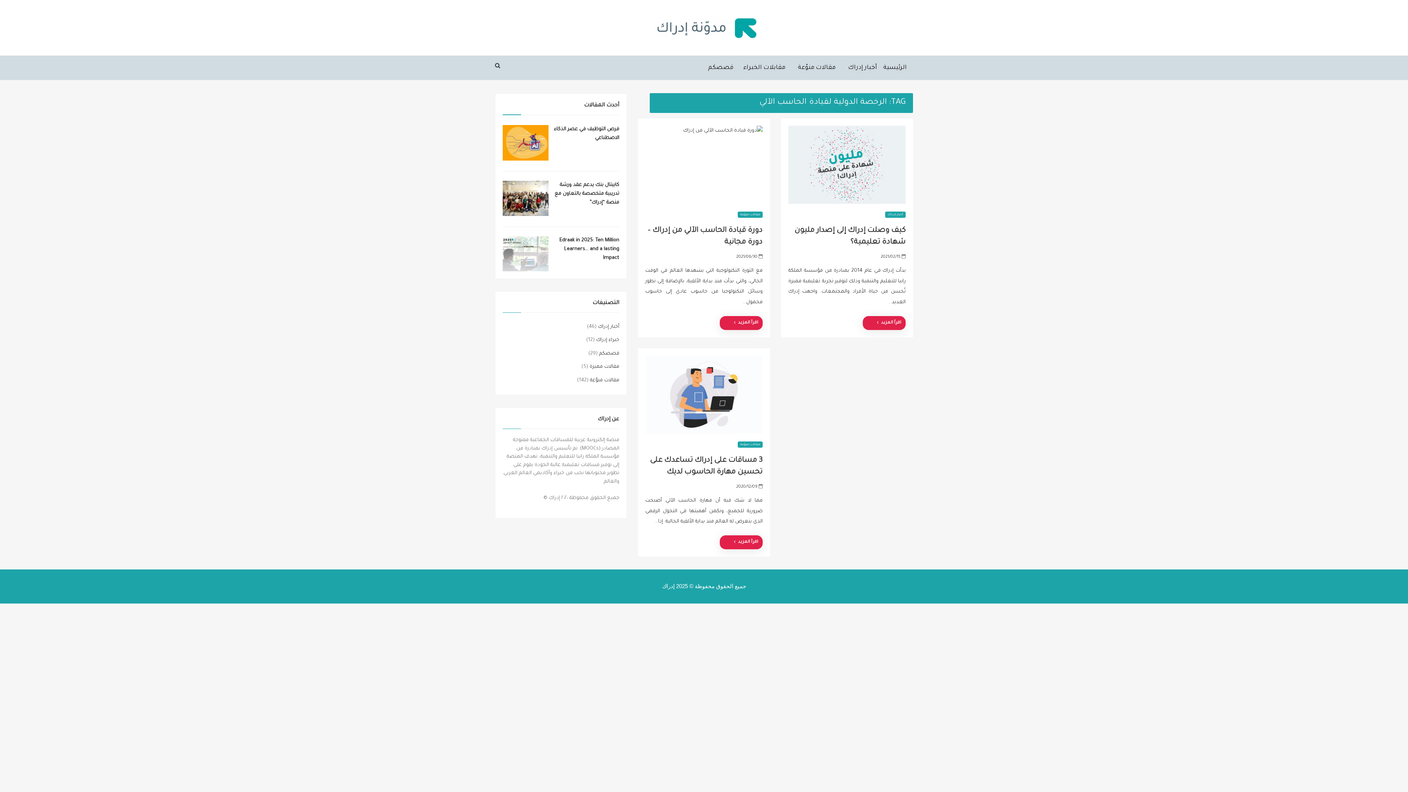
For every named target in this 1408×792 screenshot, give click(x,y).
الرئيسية (895, 68)
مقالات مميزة (604, 367)
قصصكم (720, 68)
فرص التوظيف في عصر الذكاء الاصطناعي (586, 133)
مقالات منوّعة (817, 68)
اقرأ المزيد (748, 322)
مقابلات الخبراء (764, 68)
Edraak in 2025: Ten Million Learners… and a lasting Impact (589, 249)
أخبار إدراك (862, 68)
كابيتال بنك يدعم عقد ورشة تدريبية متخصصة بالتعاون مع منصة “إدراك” (587, 193)
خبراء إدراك (607, 340)
